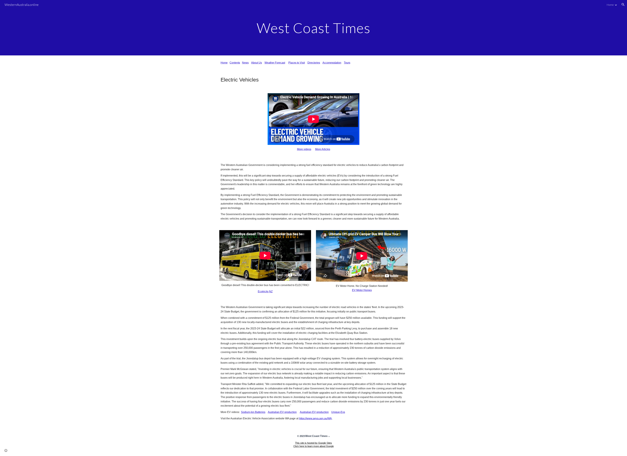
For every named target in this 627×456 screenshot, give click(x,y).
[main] (313, 27)
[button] (623, 4)
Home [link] (610, 4)
